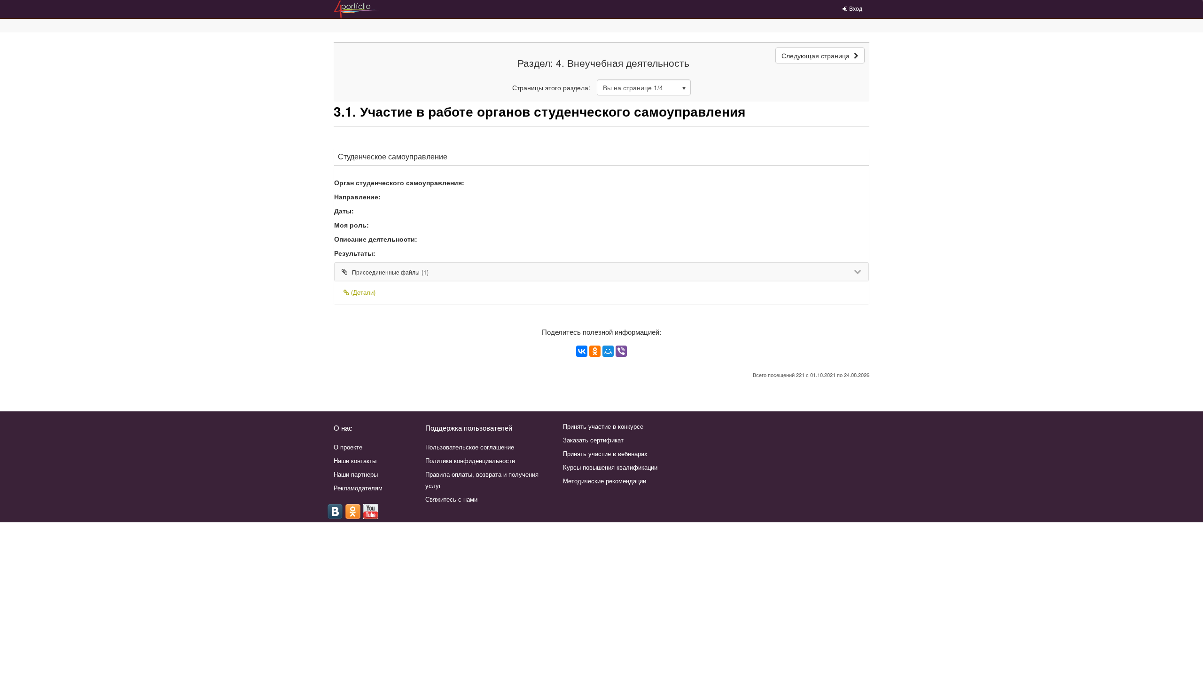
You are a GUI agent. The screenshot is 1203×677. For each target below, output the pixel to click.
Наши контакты (355, 460)
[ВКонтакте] (581, 351)
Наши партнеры (356, 474)
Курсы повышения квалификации (610, 467)
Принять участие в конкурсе (603, 426)
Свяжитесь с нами (451, 499)
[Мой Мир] (608, 351)
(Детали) (362, 292)
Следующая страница (816, 55)
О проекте (348, 446)
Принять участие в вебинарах (605, 453)
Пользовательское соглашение (469, 446)
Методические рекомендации (604, 480)
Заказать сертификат (593, 439)
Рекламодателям (358, 487)
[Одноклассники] (595, 351)
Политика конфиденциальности (470, 460)
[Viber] (621, 351)
